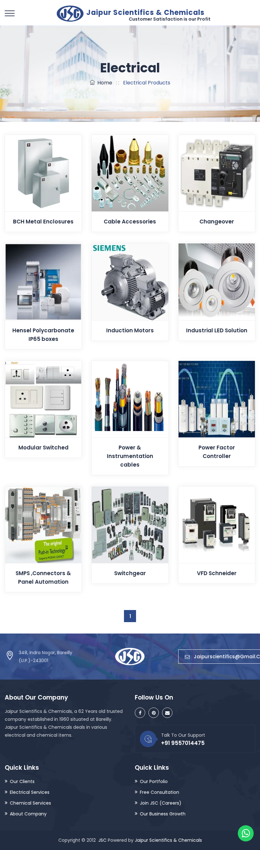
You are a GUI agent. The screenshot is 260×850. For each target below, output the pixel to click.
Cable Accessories (130, 221)
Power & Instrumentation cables (130, 456)
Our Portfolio (154, 781)
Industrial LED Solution (216, 330)
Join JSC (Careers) (160, 803)
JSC (102, 840)
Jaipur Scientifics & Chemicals (168, 840)
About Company (28, 814)
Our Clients (22, 781)
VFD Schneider (217, 573)
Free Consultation (159, 792)
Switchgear (130, 573)
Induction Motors (130, 330)
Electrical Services (29, 792)
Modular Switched (43, 447)
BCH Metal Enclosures (43, 221)
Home (103, 82)
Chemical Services (30, 803)
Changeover (216, 221)
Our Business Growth (162, 814)
